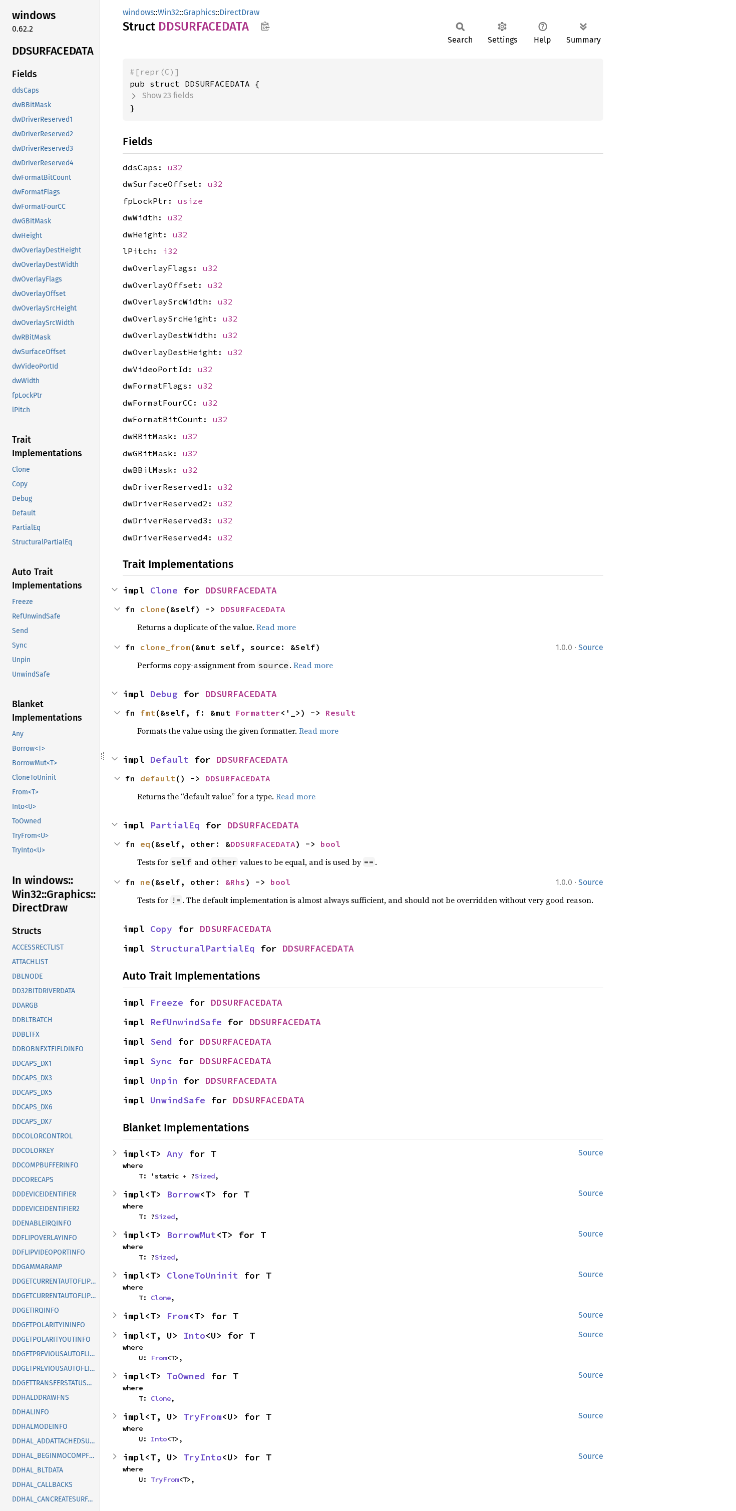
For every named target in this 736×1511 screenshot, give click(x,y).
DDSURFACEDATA (241, 590)
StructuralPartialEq (202, 948)
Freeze (166, 1002)
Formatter (257, 713)
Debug (164, 694)
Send (161, 1041)
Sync (161, 1061)
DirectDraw (239, 12)
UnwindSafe (177, 1100)
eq (145, 844)
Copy (161, 929)
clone (152, 609)
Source (590, 647)
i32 (170, 251)
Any (175, 1153)
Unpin (164, 1080)
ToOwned (186, 1376)
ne (145, 882)
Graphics (199, 12)
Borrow (183, 1194)
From (178, 1316)
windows (138, 12)
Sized (205, 1175)
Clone (164, 590)
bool (330, 844)
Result (340, 713)
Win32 (168, 12)
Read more (276, 627)
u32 (175, 167)
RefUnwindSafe (186, 1022)
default (157, 778)
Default (169, 759)
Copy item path (265, 26)
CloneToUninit (202, 1275)
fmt (147, 713)
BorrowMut (191, 1235)
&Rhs (235, 882)
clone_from (165, 647)
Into (194, 1335)
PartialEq (175, 825)
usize (190, 201)
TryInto (202, 1457)
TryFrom (202, 1416)
